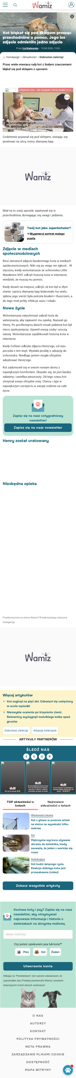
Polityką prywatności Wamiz (37, 980)
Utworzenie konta (38, 966)
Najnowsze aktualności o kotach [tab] (56, 804)
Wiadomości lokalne (42, 815)
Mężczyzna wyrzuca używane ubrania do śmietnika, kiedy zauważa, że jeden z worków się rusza (51, 846)
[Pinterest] (50, 757)
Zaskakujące (38, 859)
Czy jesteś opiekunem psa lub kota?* (38, 944)
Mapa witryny (38, 1070)
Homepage (12, 57)
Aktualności (29, 57)
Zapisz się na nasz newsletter (38, 428)
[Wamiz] (44, 5)
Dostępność (38, 1062)
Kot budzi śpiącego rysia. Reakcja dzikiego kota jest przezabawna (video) (48, 868)
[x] (34, 757)
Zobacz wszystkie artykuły (38, 886)
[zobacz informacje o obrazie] (72, 16)
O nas (38, 1016)
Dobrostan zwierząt (52, 57)
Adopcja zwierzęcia (45, 730)
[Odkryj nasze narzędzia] (68, 1070)
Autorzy (38, 1023)
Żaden (55, 952)
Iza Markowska (30, 48)
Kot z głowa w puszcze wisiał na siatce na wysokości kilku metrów (50, 824)
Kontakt (38, 1031)
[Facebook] (26, 757)
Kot (33, 835)
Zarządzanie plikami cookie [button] (38, 1054)
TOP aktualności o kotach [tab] (20, 804)
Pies (26, 952)
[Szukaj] (15, 5)
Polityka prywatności (38, 1039)
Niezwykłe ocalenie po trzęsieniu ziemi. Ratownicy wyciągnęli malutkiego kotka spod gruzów (38, 717)
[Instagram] (42, 757)
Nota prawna (38, 1047)
